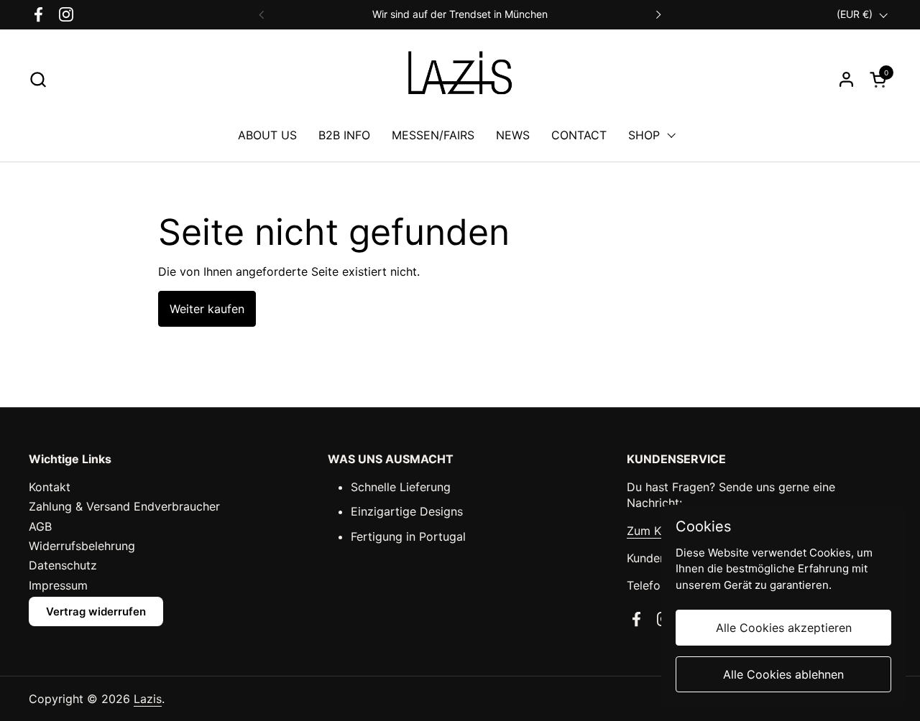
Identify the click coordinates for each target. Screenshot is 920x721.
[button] (38, 79)
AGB (40, 526)
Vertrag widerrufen (96, 611)
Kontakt (49, 487)
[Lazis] (460, 79)
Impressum (58, 585)
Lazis (148, 699)
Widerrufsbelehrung (82, 546)
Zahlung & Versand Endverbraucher (124, 506)
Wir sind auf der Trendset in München (460, 14)
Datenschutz (63, 565)
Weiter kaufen (207, 309)
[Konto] (846, 79)
